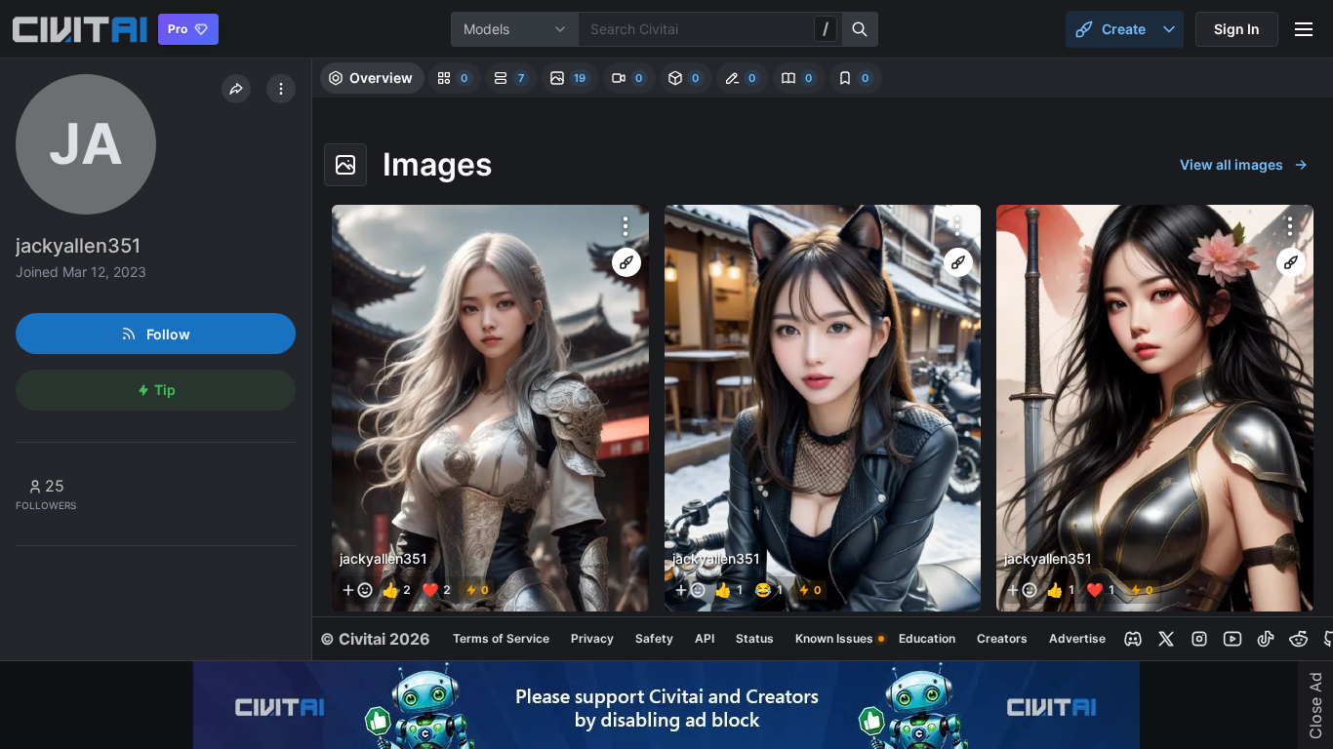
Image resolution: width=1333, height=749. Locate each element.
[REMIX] (626, 262)
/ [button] (825, 28)
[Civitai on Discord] (1133, 638)
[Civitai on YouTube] (1232, 638)
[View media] (490, 408)
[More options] (625, 226)
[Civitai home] (79, 29)
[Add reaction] (357, 590)
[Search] (860, 29)
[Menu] (1303, 29)
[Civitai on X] (1166, 638)
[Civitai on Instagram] (1199, 638)
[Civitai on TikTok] (1265, 638)
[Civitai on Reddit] (1298, 638)
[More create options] (1169, 29)
